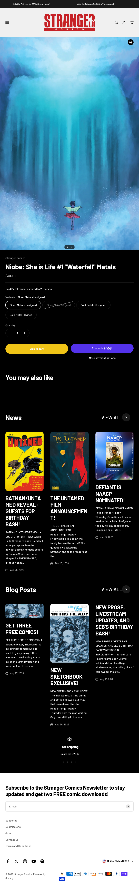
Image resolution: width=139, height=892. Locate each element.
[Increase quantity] (24, 333)
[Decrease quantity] (10, 333)
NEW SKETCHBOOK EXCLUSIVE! (66, 676)
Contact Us (11, 839)
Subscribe (11, 820)
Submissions (13, 826)
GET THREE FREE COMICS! (21, 628)
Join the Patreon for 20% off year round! (24, 4)
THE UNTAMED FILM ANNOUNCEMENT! (68, 508)
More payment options (102, 357)
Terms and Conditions (18, 845)
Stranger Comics (15, 257)
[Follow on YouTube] (33, 861)
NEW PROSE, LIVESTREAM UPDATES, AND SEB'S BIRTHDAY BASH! (114, 620)
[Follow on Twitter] (16, 861)
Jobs (8, 833)
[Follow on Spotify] (42, 861)
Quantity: (10, 325)
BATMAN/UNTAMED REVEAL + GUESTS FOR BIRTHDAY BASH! (23, 511)
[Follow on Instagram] (25, 861)
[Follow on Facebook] (7, 861)
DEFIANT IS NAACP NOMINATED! (110, 493)
